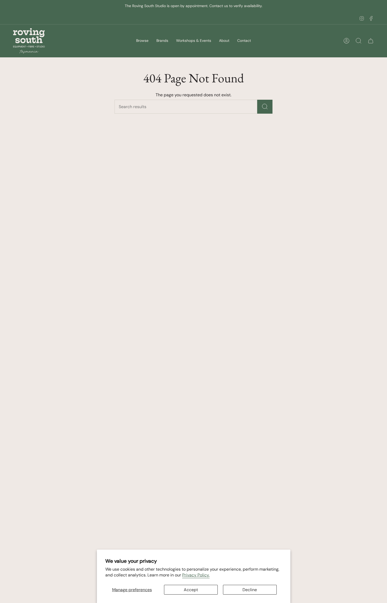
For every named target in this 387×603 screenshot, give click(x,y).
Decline (249, 589)
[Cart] (371, 40)
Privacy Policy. (196, 575)
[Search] (264, 107)
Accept (191, 589)
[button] (142, 40)
